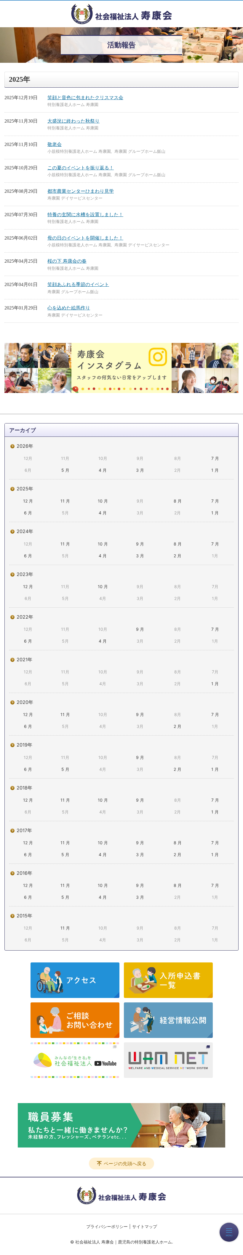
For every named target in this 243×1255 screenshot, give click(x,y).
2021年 (24, 659)
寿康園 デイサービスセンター (75, 198)
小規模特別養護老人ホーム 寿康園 (79, 151)
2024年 (25, 531)
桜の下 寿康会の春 (67, 261)
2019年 (24, 745)
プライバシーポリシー (107, 1226)
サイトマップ (144, 1226)
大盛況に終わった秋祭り (73, 120)
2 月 (177, 555)
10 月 (103, 500)
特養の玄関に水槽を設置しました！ (85, 214)
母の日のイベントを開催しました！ (85, 237)
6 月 (28, 512)
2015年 (24, 916)
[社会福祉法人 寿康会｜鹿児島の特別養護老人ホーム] (121, 14)
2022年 (25, 617)
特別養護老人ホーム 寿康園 (72, 104)
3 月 (140, 470)
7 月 (215, 458)
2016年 (24, 873)
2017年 (24, 830)
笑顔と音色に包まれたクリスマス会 (85, 97)
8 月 (178, 500)
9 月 (140, 543)
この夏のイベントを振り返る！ (80, 167)
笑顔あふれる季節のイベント (78, 284)
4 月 (103, 470)
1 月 (215, 470)
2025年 (25, 489)
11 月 (65, 500)
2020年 (25, 702)
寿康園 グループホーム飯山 (139, 151)
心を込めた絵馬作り (68, 307)
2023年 (25, 574)
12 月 (28, 500)
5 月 (65, 470)
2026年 (25, 446)
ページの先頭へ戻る (125, 1163)
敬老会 (54, 144)
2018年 (24, 788)
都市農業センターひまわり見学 (80, 191)
